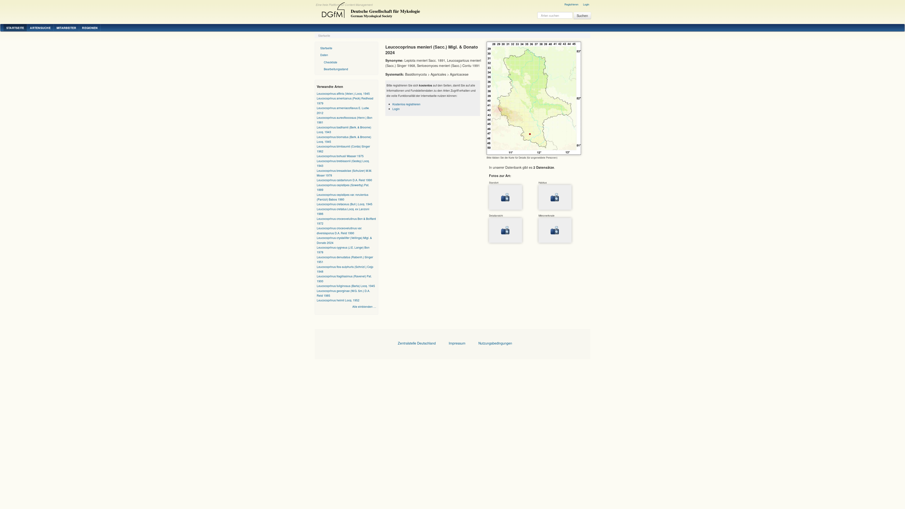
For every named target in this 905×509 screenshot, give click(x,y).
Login (586, 4)
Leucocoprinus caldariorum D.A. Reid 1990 (344, 180)
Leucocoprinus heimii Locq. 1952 (338, 300)
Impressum (457, 343)
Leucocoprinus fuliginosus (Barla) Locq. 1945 (346, 286)
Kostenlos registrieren (406, 104)
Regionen (90, 28)
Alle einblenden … (364, 306)
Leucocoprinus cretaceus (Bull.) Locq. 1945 (344, 204)
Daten (324, 55)
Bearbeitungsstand (336, 69)
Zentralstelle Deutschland (417, 343)
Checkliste (330, 62)
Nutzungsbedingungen (495, 343)
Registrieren (571, 4)
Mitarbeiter (66, 28)
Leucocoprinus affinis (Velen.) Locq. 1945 (343, 93)
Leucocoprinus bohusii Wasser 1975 (340, 156)
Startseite (15, 28)
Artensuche (40, 28)
